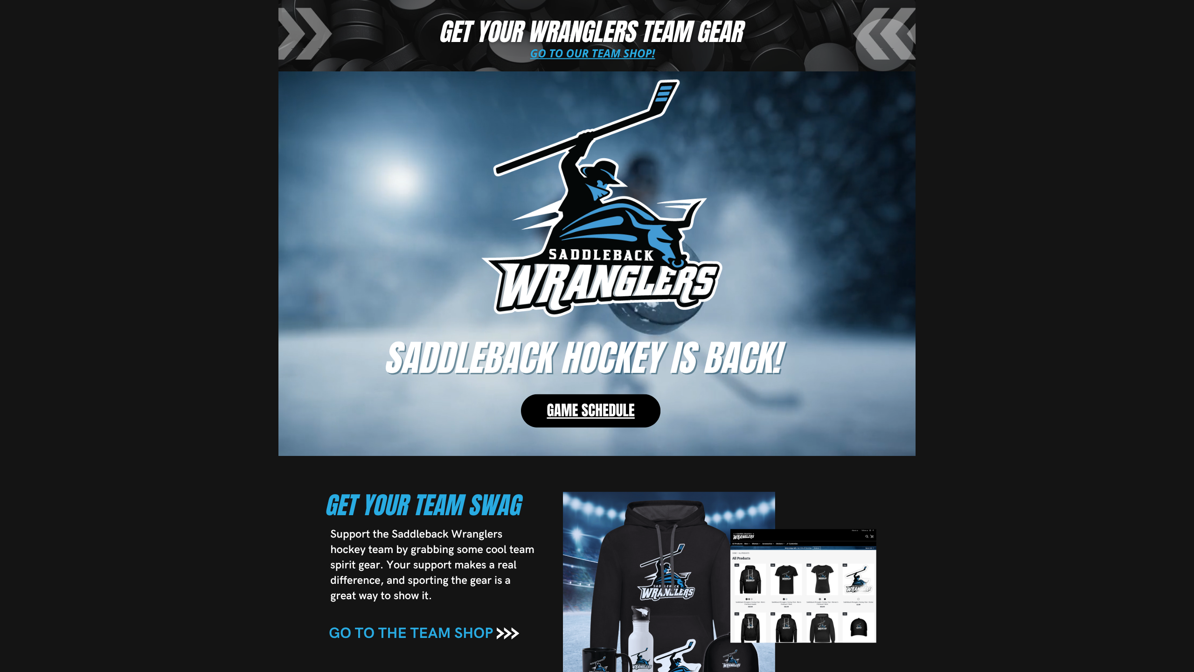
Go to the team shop (411, 633)
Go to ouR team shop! (592, 53)
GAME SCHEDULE (590, 410)
